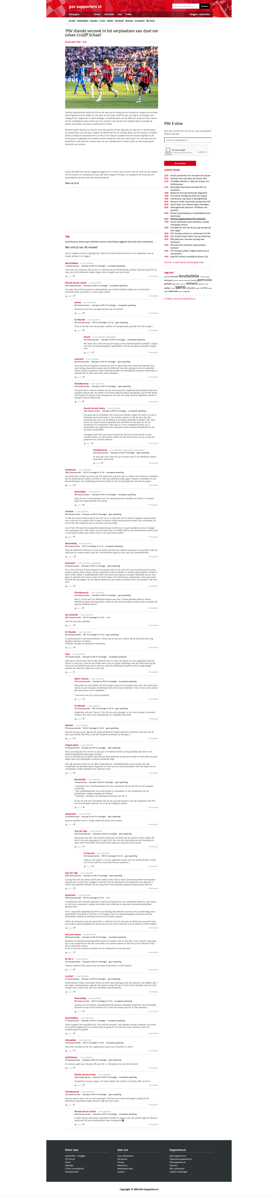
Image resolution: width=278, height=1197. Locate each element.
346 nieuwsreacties (82, 386)
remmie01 (79, 359)
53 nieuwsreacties (72, 748)
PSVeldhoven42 (81, 384)
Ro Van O (69, 959)
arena (81, 242)
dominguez (168, 280)
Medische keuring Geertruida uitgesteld (188, 193)
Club (120, 14)
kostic (178, 284)
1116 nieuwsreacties (73, 1043)
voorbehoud (147, 242)
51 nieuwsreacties (72, 566)
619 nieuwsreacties (72, 937)
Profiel (128, 14)
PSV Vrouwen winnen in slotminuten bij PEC (190, 233)
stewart (198, 288)
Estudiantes (70, 470)
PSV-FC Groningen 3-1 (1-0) (93, 473)
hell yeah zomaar (73, 934)
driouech (175, 280)
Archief (72, 21)
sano (180, 287)
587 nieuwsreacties (82, 305)
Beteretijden (80, 492)
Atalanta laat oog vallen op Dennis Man (188, 178)
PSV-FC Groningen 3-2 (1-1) (93, 898)
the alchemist (71, 615)
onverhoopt (112, 242)
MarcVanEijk (79, 779)
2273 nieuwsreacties (82, 323)
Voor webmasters (125, 1156)
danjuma (207, 277)
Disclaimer (122, 1159)
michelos (69, 511)
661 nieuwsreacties (81, 362)
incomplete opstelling (116, 266)
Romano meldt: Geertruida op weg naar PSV (190, 201)
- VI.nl (84, 42)
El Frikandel (79, 320)
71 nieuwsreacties (72, 266)
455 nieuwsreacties (72, 962)
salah (173, 288)
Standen (94, 21)
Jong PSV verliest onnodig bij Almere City (189, 256)
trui (205, 287)
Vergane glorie (71, 745)
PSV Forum (70, 1159)
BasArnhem (70, 895)
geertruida (204, 280)
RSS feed (150, 21)
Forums (97, 14)
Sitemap (173, 1165)
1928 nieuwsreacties (73, 473)
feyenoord (187, 280)
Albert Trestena (81, 679)
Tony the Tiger (80, 831)
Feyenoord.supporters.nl (181, 1159)
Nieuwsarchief (71, 1172)
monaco (103, 242)
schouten (190, 288)
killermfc (69, 725)
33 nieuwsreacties (72, 817)
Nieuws (86, 14)
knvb (67, 242)
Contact (121, 1172)
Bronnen (129, 21)
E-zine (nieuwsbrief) (74, 1168)
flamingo (194, 280)
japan (174, 284)
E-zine (102, 21)
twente (210, 288)
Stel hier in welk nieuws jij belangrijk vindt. (184, 262)
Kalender (69, 1165)
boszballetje (189, 276)
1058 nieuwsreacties (73, 898)
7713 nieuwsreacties (73, 728)
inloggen (193, 14)
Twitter (110, 21)
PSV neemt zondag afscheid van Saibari (188, 196)
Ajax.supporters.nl (178, 1156)
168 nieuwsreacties (82, 495)
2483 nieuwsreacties (73, 286)
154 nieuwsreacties (72, 1060)
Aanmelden (70, 1156)
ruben (206, 284)
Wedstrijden (82, 21)
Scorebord (139, 21)
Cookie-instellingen (179, 1172)
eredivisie (181, 280)
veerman (173, 291)
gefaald (167, 283)
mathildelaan (71, 1057)
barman (167, 277)
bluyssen (74, 242)
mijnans (191, 283)
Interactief (109, 14)
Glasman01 (70, 563)
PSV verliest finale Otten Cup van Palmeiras (190, 236)
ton (201, 288)
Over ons (122, 1150)
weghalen (186, 291)
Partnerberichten (125, 1168)
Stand (68, 1162)
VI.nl (76, 183)
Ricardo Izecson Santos (76, 283)
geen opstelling (122, 323)
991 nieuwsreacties (72, 546)
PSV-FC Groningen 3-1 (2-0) (93, 728)
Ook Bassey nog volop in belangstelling (188, 199)
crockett (202, 277)
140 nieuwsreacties (72, 657)
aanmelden (204, 14)
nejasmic (201, 284)
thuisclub (132, 242)
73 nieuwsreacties (72, 979)
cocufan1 (69, 976)
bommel (174, 276)
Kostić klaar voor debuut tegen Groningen (189, 204)
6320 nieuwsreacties (82, 834)
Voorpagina (74, 14)
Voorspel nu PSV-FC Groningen (93, 266)
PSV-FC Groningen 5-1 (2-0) (103, 323)
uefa (139, 242)
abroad (77, 302)
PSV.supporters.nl (177, 1162)
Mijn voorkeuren (177, 1168)
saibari (167, 288)
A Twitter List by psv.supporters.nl (179, 299)
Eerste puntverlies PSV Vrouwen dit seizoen (190, 175)
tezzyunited (70, 814)
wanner (181, 291)
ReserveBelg (71, 543)
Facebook (119, 21)
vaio (166, 291)
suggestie (122, 242)
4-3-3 (108, 618)
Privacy (120, 1162)
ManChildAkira (71, 263)
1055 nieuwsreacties (82, 681)
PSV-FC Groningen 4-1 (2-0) (93, 1043)
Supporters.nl (178, 1150)
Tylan (67, 654)
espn (87, 242)
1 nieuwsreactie (80, 782)
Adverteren (122, 1165)
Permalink (153, 276)
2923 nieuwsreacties (73, 618)
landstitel (94, 242)
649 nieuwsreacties (72, 514)
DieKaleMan (70, 1040)
